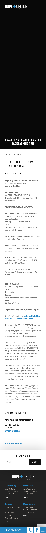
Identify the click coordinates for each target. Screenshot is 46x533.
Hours (7, 497)
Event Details (12, 430)
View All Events (13, 443)
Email (9, 462)
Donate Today (14, 530)
